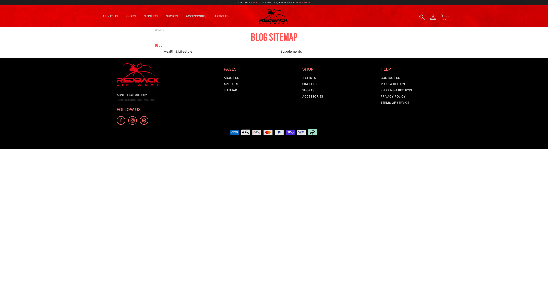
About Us (110, 16)
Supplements (291, 51)
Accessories (196, 16)
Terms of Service (395, 102)
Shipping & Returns (396, 90)
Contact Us (390, 78)
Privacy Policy (393, 96)
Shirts (130, 16)
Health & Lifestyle (178, 51)
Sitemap (230, 90)
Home (158, 30)
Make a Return (393, 84)
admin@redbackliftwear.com (137, 99)
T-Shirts (309, 78)
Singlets (151, 16)
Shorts (172, 16)
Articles (221, 16)
